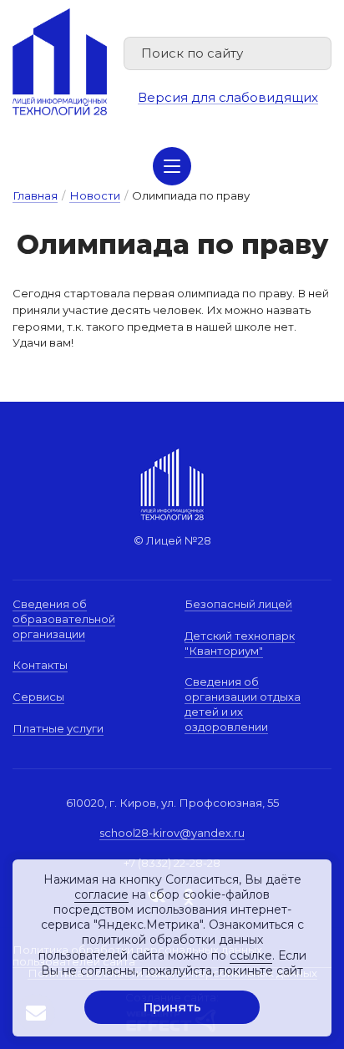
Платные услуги (58, 728)
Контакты (40, 664)
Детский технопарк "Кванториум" (240, 643)
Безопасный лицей (238, 604)
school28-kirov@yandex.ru (172, 832)
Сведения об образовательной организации (64, 618)
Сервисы (38, 696)
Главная (35, 195)
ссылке (251, 955)
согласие (101, 894)
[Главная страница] (60, 61)
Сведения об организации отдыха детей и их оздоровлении (243, 703)
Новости (94, 195)
